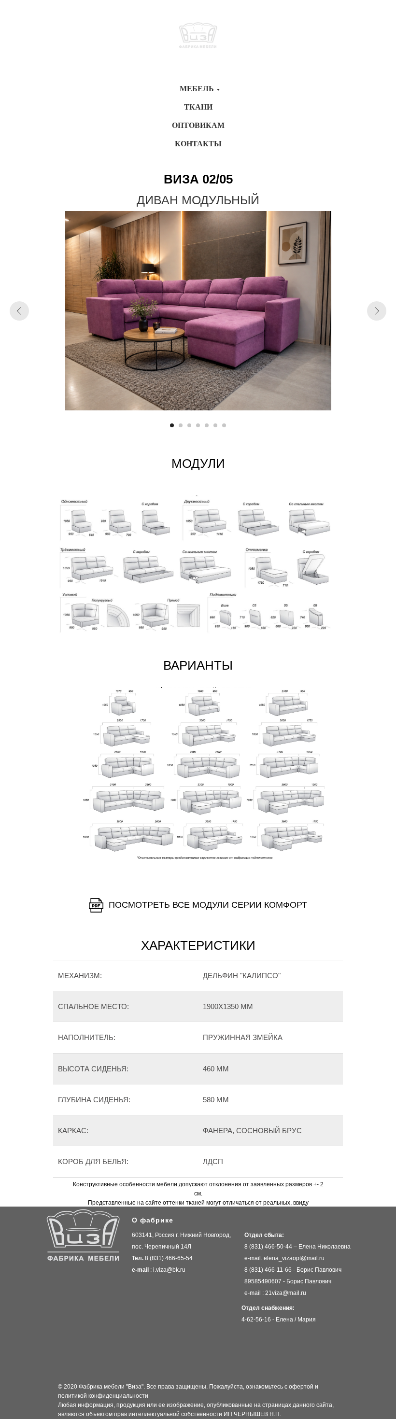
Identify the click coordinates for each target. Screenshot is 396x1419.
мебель (197, 88)
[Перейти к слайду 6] (215, 425)
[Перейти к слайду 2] (181, 425)
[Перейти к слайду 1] (172, 425)
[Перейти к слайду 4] (198, 425)
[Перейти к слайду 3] (189, 425)
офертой (301, 1386)
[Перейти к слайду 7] (224, 425)
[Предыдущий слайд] (19, 311)
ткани (198, 107)
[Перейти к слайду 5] (207, 425)
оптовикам (198, 125)
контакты (198, 144)
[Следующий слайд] (376, 311)
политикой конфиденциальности (103, 1395)
